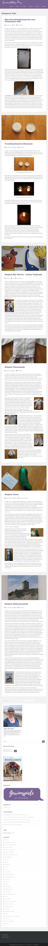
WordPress (37, 944)
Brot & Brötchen (8, 857)
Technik (6, 913)
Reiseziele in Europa (9, 904)
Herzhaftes (7, 879)
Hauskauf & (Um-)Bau (9, 874)
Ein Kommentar (19, 278)
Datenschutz (21, 944)
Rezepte (17, 6)
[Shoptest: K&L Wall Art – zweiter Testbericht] (24, 258)
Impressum (16, 944)
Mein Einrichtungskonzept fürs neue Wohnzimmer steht (20, 20)
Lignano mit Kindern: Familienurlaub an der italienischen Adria (16, 822)
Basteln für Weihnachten (10, 849)
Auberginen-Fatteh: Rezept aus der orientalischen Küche (15, 814)
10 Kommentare (20, 25)
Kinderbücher (8, 886)
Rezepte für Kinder (9, 906)
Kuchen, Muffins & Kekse (10, 894)
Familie (11, 6)
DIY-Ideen (37, 6)
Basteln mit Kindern (9, 852)
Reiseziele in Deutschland (10, 901)
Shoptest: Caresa (11, 494)
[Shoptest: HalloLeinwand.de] (24, 587)
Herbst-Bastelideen (9, 876)
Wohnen (30, 6)
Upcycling (7, 918)
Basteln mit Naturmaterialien (11, 854)
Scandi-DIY (7, 908)
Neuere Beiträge (6, 700)
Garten (6, 867)
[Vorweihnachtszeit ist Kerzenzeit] (24, 127)
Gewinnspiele (8, 871)
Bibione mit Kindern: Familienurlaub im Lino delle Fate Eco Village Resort (18, 817)
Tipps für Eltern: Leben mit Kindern (12, 916)
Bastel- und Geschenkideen (10, 844)
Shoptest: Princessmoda (15, 367)
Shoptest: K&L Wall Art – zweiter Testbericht (23, 274)
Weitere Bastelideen (9, 921)
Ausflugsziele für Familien (10, 842)
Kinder (6, 884)
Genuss (6, 869)
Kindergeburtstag (8, 889)
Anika (14, 25)
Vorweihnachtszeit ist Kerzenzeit (19, 144)
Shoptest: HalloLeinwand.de (16, 604)
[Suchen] (43, 741)
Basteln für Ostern (9, 847)
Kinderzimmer (8, 891)
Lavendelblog (12, 944)
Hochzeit (7, 881)
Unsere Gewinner (7, 807)
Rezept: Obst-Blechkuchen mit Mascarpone (12, 824)
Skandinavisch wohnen (10, 911)
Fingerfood (7, 864)
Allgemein (7, 839)
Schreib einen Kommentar (23, 498)
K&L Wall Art (29, 283)
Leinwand (8, 95)
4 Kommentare (21, 607)
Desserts (7, 859)
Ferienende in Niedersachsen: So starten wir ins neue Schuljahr (16, 819)
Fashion (6, 862)
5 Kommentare (20, 370)
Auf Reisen (24, 6)
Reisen (6, 896)
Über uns (44, 6)
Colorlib (29, 944)
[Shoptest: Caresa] (24, 478)
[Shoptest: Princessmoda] (24, 350)
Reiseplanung (8, 899)
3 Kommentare (21, 147)
